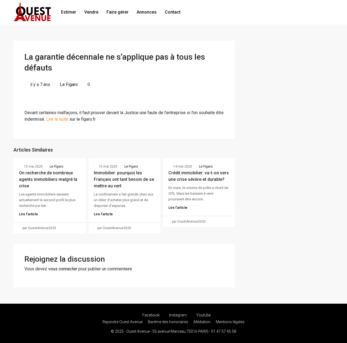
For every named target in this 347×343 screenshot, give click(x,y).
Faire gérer (117, 12)
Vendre (91, 12)
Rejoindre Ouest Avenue (122, 322)
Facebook (151, 315)
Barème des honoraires (168, 322)
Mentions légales (230, 322)
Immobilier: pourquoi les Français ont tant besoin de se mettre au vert (124, 179)
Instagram (178, 315)
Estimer (68, 12)
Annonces (147, 12)
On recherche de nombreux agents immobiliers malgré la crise (48, 179)
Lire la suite (57, 119)
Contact (173, 12)
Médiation (202, 322)
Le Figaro (69, 84)
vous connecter (62, 268)
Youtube (203, 315)
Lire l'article (28, 214)
